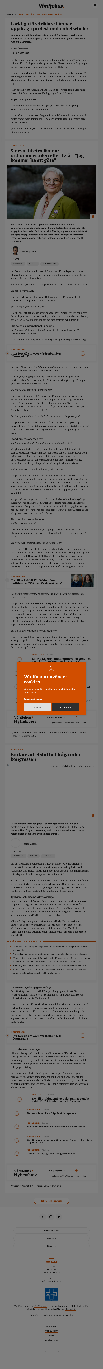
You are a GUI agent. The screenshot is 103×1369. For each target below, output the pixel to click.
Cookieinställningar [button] (33, 699)
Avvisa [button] (37, 707)
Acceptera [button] (65, 707)
